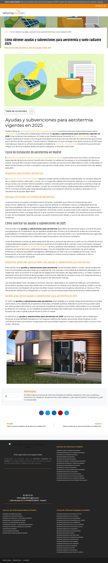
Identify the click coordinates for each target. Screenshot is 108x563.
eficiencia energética (82, 136)
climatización (10, 134)
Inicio (6, 32)
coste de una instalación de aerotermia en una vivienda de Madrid (35, 158)
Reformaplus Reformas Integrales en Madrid (39, 131)
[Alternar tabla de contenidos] (30, 111)
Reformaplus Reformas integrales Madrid (28, 455)
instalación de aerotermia (66, 144)
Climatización (9, 48)
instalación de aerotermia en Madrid (23, 179)
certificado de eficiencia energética (33, 247)
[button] (104, 12)
